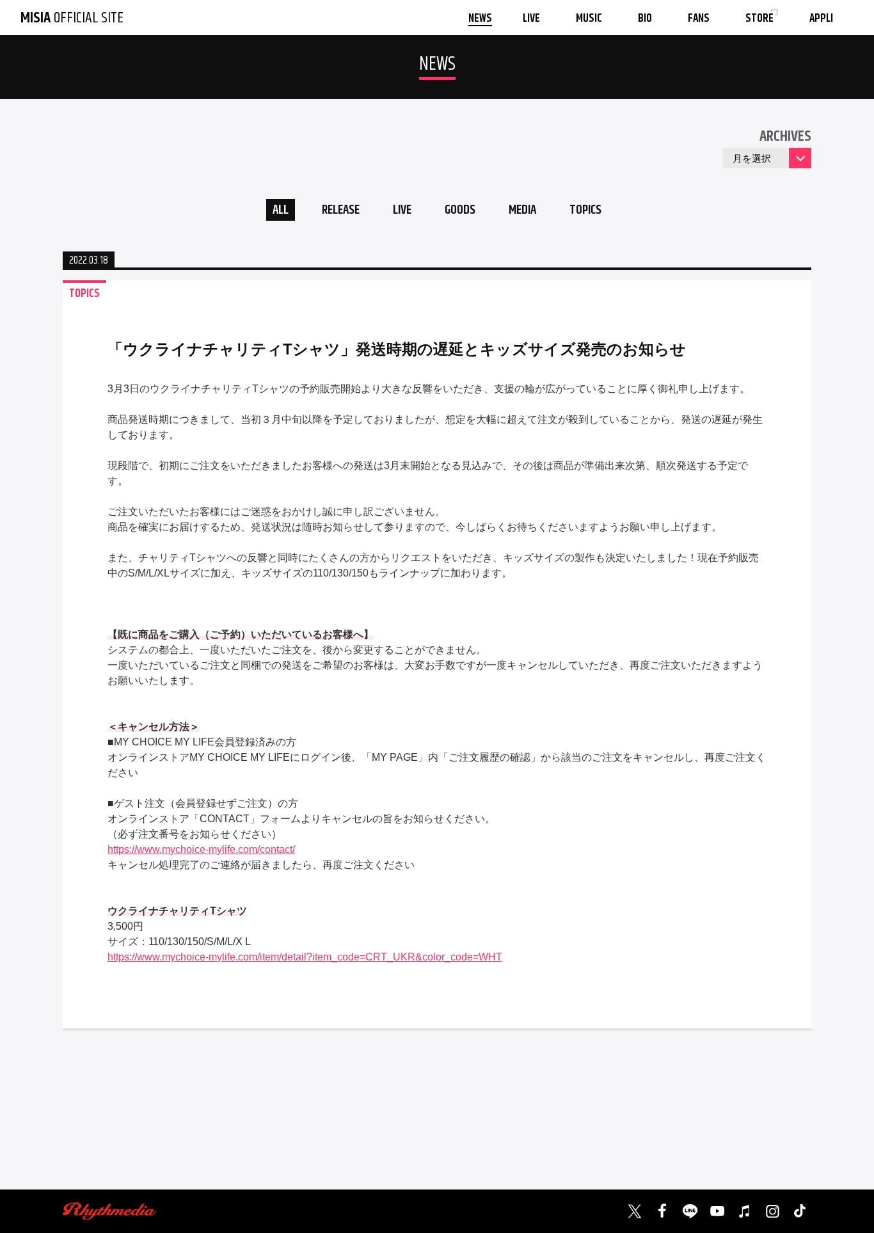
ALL (281, 210)
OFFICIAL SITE (71, 17)
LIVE (402, 210)
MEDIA (522, 210)
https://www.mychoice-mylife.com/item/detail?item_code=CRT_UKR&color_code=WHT (304, 956)
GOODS (460, 210)
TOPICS (585, 210)
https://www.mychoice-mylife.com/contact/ (201, 849)
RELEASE (341, 210)
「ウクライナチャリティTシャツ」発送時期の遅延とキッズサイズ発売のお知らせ (396, 349)
